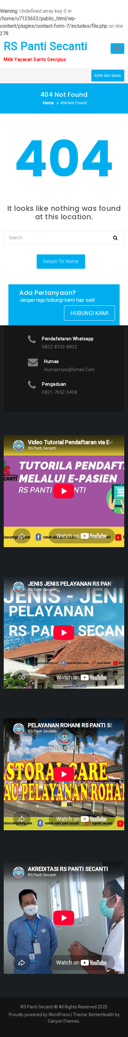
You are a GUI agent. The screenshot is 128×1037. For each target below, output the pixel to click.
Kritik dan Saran (107, 75)
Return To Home (61, 261)
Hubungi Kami (89, 313)
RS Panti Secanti (45, 46)
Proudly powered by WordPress (39, 1014)
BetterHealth (101, 1014)
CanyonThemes (63, 1021)
